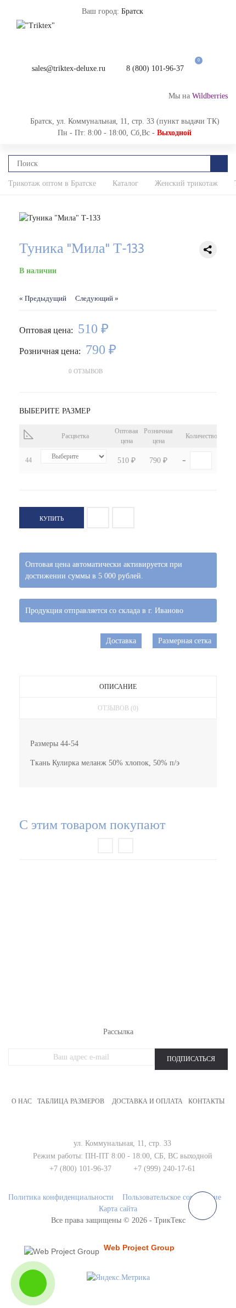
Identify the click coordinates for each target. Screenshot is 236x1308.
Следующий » (97, 298)
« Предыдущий (42, 298)
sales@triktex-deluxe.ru (68, 68)
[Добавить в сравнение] (123, 517)
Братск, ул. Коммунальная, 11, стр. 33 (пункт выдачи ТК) (125, 121)
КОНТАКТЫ (206, 1101)
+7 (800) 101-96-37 (80, 1168)
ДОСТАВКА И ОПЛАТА (147, 1101)
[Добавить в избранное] (98, 517)
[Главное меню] (19, 16)
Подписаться (191, 1059)
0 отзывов (86, 371)
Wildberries (210, 96)
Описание (118, 687)
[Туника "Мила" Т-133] (118, 218)
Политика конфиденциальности (61, 1197)
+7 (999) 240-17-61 (164, 1168)
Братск (132, 11)
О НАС (22, 1101)
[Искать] (219, 163)
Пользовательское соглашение (171, 1197)
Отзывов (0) (118, 708)
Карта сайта (118, 1209)
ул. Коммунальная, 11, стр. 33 (122, 1143)
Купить (52, 518)
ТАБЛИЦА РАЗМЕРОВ (70, 1101)
